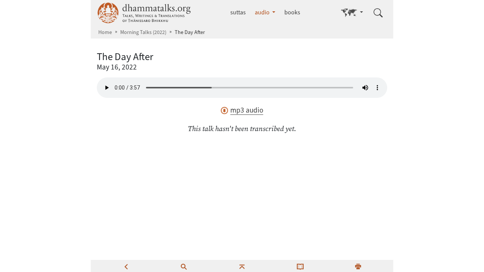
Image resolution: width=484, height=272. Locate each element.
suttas (238, 12)
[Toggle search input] (378, 13)
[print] (358, 266)
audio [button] (263, 12)
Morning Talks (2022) (143, 32)
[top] (242, 266)
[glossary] (300, 266)
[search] (183, 266)
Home (105, 32)
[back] (126, 266)
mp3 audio (246, 110)
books (292, 12)
